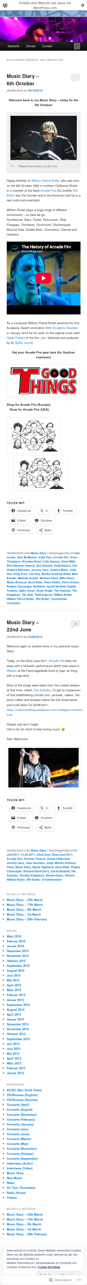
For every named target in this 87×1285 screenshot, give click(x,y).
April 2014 (14, 1014)
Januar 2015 (15, 1000)
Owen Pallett (15, 337)
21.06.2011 (28, 854)
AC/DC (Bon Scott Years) (24, 1090)
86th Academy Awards (61, 328)
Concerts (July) (17, 1129)
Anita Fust (45, 557)
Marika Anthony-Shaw (56, 574)
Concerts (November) (22, 1148)
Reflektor (39, 586)
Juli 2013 (13, 1044)
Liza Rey (34, 574)
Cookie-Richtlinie (49, 1267)
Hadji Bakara (62, 565)
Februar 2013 (16, 1068)
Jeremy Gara (39, 570)
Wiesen (12, 670)
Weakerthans (54, 875)
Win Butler (42, 599)
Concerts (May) (17, 1143)
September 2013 (18, 1039)
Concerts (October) (20, 1153)
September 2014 (18, 1004)
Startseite (13, 46)
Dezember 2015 (18, 951)
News (10, 1182)
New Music (14, 1178)
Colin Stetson (51, 561)
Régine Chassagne (19, 586)
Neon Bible (35, 582)
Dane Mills (68, 561)
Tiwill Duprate (43, 595)
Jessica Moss (59, 570)
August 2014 (15, 1009)
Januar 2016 (15, 946)
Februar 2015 (16, 995)
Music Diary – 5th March (24, 909)
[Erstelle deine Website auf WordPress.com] (43, 5)
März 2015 (14, 990)
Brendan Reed (31, 561)
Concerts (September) (22, 1158)
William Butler (63, 595)
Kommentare (52, 879)
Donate (30, 46)
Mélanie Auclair (28, 578)
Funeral (30, 565)
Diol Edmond (15, 565)
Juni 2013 (13, 1048)
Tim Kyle (27, 595)
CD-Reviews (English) (22, 1095)
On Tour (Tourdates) (21, 1187)
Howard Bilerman (18, 570)
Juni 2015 (13, 975)
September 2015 (18, 965)
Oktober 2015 (16, 961)
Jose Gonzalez (35, 863)
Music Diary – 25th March (25, 900)
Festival (29, 859)
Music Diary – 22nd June (23, 626)
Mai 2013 (13, 1053)
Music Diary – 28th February (27, 919)
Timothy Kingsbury (31, 875)
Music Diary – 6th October (23, 79)
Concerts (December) (22, 1114)
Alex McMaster (27, 557)
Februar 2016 (16, 941)
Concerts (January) (20, 1124)
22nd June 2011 (62, 854)
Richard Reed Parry (36, 871)
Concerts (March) (19, 1139)
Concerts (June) (18, 1134)
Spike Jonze (23, 342)
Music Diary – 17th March (25, 904)
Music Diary (39, 553)
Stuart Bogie (44, 590)
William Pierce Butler (45, 180)
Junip (49, 863)
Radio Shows (16, 1192)
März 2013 (14, 1063)
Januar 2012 (15, 1073)
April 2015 (14, 985)
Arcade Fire (48, 190)
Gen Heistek (44, 565)
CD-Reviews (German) (22, 1099)
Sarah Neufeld (56, 586)
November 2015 (18, 955)
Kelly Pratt (20, 574)
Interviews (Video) (19, 1168)
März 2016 (14, 936)
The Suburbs (62, 590)
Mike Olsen (67, 578)
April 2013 (14, 1058)
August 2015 (15, 970)
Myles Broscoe (17, 582)
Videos (12, 1197)
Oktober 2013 (16, 1034)
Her (43, 337)
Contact (47, 46)
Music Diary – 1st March (24, 914)
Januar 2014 (15, 1019)
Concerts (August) (19, 1109)
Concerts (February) (21, 1119)
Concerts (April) (18, 1104)
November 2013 (18, 1029)
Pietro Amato (70, 582)
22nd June (43, 854)
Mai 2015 (13, 980)
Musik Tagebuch (43, 867)
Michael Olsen (49, 578)
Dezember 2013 (18, 1024)
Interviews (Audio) (20, 1163)
